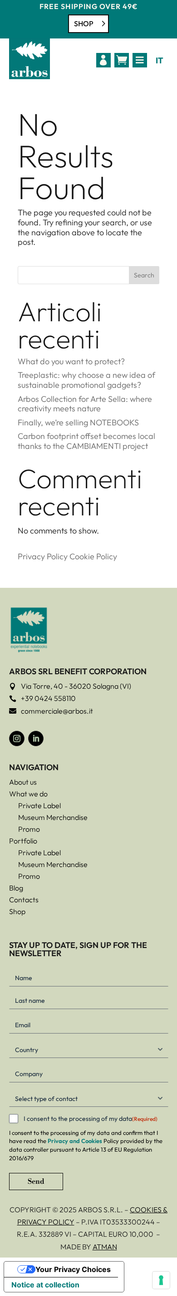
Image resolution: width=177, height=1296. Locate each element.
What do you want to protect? (71, 361)
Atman (105, 1246)
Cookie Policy (93, 556)
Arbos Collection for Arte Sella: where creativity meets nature (85, 404)
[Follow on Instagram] (17, 738)
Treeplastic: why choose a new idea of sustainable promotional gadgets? (86, 380)
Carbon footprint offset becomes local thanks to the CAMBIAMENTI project (86, 441)
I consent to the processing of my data (90, 1119)
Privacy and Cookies (75, 1140)
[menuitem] (103, 60)
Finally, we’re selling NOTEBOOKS (78, 422)
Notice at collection (45, 1284)
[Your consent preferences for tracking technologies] (161, 1280)
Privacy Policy (43, 556)
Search (144, 275)
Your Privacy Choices (73, 1269)
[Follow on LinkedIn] (36, 738)
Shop (83, 23)
